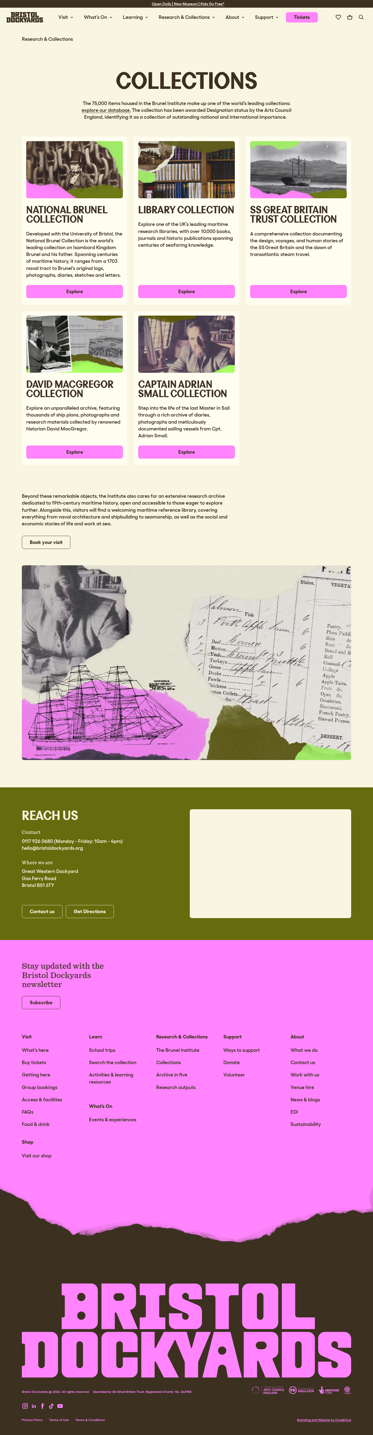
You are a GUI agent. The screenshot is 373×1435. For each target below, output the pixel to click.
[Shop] (350, 17)
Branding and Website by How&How (324, 1420)
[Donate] (338, 17)
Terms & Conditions (90, 1420)
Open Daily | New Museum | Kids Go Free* (188, 4)
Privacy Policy (32, 1420)
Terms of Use (59, 1420)
